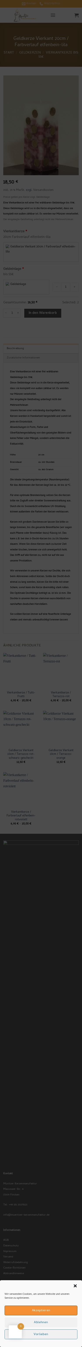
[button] (75, 1286)
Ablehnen (41, 1322)
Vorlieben (41, 1334)
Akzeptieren (41, 1310)
